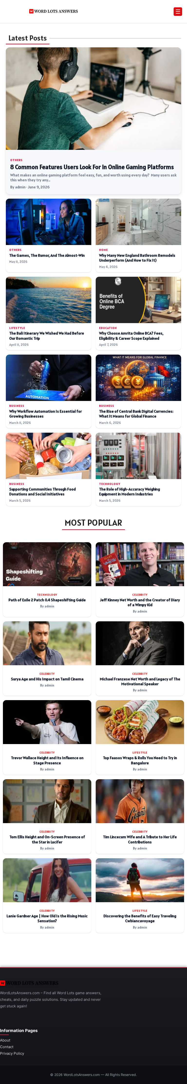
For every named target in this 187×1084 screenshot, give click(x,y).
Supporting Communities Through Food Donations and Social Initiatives (42, 492)
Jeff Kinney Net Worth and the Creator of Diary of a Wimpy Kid (140, 602)
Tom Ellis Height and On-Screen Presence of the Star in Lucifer (47, 839)
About (5, 1040)
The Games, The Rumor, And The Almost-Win (47, 255)
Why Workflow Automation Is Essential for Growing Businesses (45, 414)
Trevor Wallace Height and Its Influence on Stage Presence (47, 760)
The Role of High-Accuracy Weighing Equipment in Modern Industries (129, 492)
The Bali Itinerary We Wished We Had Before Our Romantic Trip (46, 336)
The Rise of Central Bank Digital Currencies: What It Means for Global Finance (136, 414)
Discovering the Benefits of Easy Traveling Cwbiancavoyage (139, 918)
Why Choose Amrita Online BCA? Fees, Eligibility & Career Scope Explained (131, 336)
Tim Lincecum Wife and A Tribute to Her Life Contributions (140, 839)
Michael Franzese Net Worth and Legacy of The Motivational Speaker (140, 681)
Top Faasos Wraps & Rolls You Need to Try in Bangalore (140, 760)
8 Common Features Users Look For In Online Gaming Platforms (92, 167)
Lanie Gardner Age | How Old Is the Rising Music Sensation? (47, 918)
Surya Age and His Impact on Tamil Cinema (47, 679)
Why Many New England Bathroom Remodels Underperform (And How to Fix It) (137, 258)
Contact (6, 1046)
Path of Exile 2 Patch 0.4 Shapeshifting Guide (47, 600)
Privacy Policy (12, 1053)
